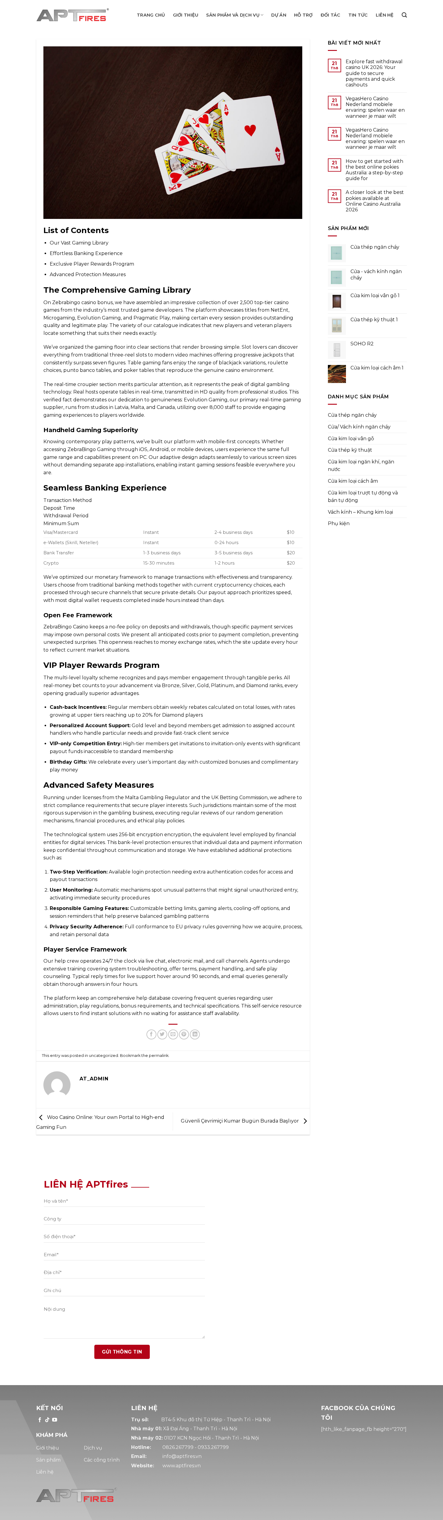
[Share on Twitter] (162, 1034)
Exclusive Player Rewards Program (92, 264)
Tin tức (358, 15)
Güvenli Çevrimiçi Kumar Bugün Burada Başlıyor (240, 1121)
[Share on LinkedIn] (195, 1034)
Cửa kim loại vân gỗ (351, 438)
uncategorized (103, 1055)
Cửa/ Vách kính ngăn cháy (359, 427)
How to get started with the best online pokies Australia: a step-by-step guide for (374, 170)
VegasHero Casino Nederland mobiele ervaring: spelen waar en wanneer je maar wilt (375, 107)
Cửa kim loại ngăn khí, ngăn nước (361, 465)
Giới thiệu (186, 15)
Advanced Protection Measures (88, 274)
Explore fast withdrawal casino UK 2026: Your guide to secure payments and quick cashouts (374, 73)
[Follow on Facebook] (39, 1420)
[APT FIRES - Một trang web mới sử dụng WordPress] (77, 15)
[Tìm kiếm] (404, 15)
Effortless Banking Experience (86, 253)
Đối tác (331, 15)
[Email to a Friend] (173, 1034)
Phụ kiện (339, 523)
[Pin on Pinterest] (184, 1034)
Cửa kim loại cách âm (353, 481)
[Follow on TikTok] (47, 1420)
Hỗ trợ (303, 15)
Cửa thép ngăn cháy (352, 415)
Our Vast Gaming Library (79, 243)
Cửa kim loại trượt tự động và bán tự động (363, 496)
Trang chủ (151, 15)
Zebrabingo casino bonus (82, 302)
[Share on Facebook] (151, 1034)
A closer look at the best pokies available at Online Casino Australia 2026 (375, 201)
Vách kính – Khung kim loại (360, 512)
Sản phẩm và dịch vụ (232, 15)
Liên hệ (385, 15)
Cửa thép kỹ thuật (350, 450)
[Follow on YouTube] (54, 1420)
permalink (158, 1055)
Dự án (278, 15)
